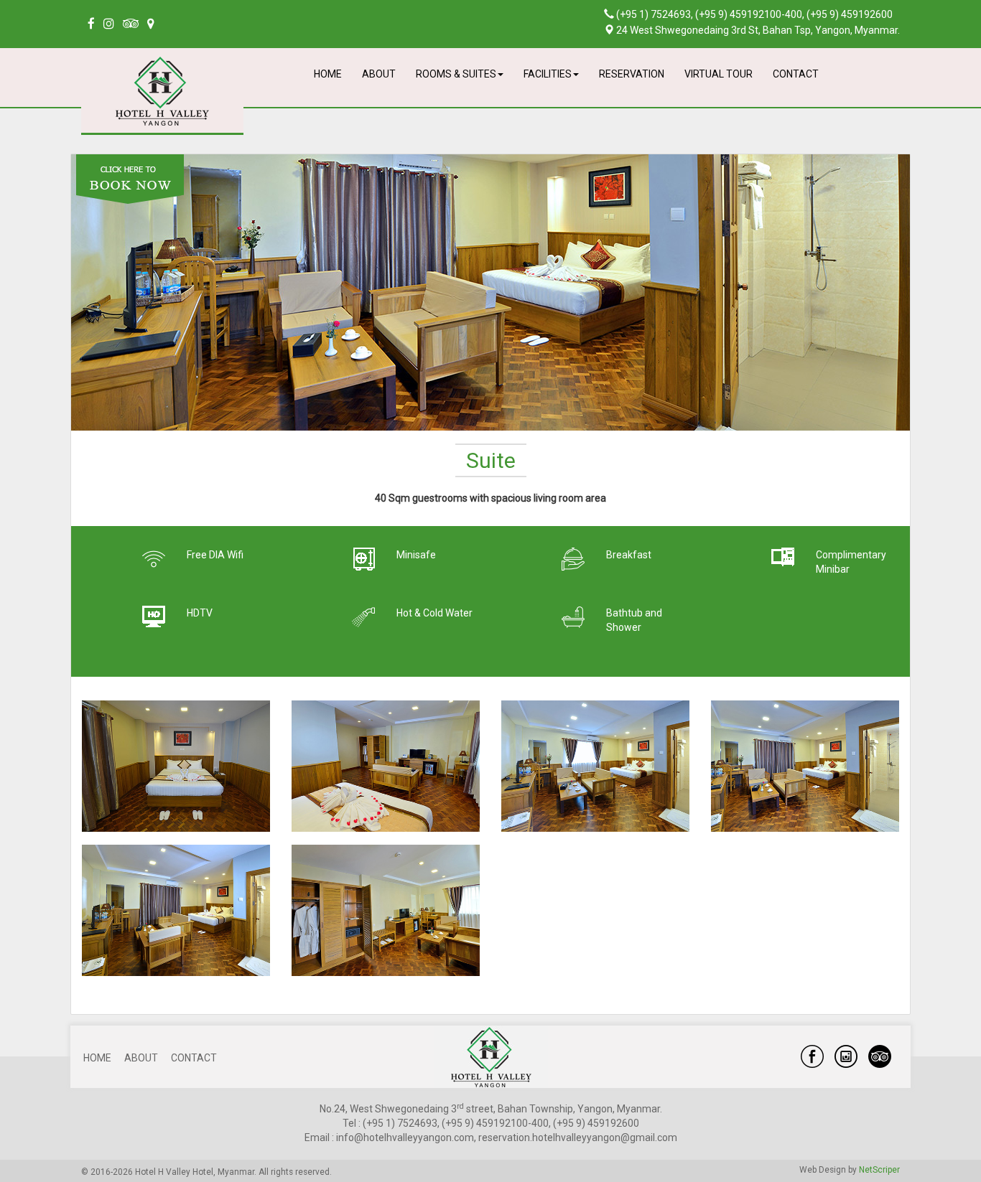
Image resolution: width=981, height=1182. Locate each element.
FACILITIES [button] (548, 74)
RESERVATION (631, 74)
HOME (328, 74)
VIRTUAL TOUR (718, 74)
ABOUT (379, 74)
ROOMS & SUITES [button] (456, 74)
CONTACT (796, 74)
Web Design (822, 1170)
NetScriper (879, 1170)
